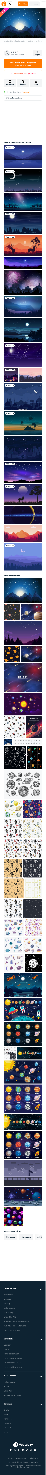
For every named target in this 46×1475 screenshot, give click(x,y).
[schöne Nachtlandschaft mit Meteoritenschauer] (22, 605)
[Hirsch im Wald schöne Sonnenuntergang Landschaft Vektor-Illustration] (22, 244)
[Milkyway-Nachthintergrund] (22, 200)
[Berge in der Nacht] (22, 262)
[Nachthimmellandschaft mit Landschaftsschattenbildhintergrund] (22, 281)
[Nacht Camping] (11, 373)
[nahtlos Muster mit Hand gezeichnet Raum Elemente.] (12, 626)
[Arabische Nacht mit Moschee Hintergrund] (22, 411)
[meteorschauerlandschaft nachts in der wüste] (22, 462)
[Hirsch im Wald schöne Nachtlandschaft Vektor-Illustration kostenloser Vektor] (22, 509)
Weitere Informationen (14, 97)
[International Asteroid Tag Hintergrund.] (12, 797)
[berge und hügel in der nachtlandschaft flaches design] (22, 571)
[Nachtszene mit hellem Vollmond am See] (22, 329)
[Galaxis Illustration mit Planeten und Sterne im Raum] (11, 852)
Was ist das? (26, 92)
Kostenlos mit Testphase (23, 63)
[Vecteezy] (3, 3)
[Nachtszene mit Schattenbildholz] (22, 221)
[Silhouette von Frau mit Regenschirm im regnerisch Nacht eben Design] (22, 1417)
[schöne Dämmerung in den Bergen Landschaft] (15, 389)
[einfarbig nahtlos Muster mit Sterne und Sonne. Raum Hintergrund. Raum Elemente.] (13, 1102)
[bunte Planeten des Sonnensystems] (22, 1240)
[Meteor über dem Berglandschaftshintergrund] (22, 1215)
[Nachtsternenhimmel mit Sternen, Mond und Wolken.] (22, 353)
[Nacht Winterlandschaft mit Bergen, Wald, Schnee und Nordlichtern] (22, 305)
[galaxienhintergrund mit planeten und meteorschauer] (14, 643)
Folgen (37, 55)
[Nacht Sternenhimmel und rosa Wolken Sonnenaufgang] (22, 487)
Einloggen (34, 4)
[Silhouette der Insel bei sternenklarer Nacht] (22, 437)
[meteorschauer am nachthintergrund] (22, 664)
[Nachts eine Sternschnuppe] (22, 179)
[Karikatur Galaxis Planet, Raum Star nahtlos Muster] (13, 1460)
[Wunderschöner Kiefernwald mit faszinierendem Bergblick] (22, 548)
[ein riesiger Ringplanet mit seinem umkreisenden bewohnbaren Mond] (22, 529)
